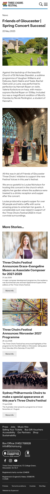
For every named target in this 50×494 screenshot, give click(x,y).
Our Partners (24, 432)
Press (5, 427)
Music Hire (23, 427)
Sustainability (9, 435)
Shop (35, 432)
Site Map (42, 486)
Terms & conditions (19, 486)
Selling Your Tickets (12, 429)
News (5, 15)
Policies (5, 486)
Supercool (14, 490)
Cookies (32, 486)
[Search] (41, 4)
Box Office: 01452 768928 (16, 443)
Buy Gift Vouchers (34, 429)
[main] (25, 216)
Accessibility (8, 432)
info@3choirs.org (11, 446)
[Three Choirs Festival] (12, 4)
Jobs (13, 427)
